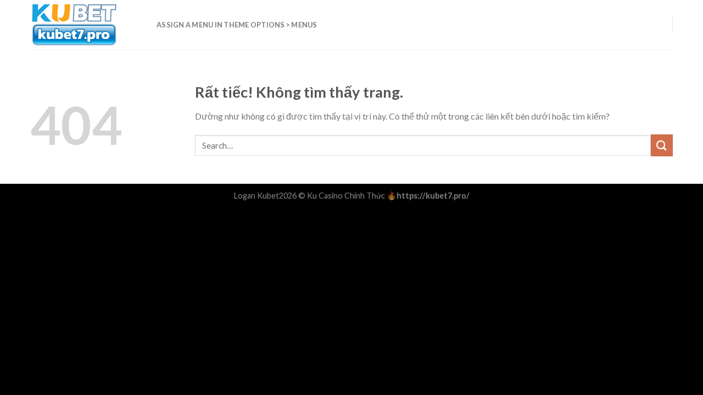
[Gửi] (662, 145)
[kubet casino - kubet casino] (85, 24)
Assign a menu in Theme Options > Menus (237, 24)
